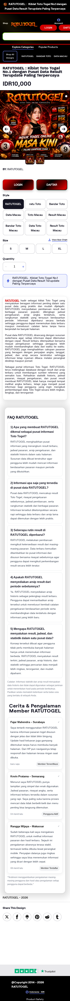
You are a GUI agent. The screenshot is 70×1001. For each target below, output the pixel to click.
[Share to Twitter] (7, 916)
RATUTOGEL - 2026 (15, 897)
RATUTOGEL (12, 300)
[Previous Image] (6, 129)
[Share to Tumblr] (57, 916)
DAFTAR (51, 184)
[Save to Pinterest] (37, 916)
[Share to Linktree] (27, 916)
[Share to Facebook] (17, 916)
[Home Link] (24, 24)
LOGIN (48, 27)
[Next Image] (63, 129)
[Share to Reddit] (47, 916)
